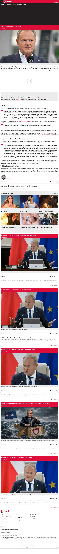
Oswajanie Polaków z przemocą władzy (19, 4)
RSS (38, 545)
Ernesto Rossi (28, 121)
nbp (27, 186)
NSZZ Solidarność (56, 2)
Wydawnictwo (19, 517)
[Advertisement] (29, 16)
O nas (18, 514)
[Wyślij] (57, 532)
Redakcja (18, 520)
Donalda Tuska (19, 99)
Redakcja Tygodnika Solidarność (8, 514)
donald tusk (12, 186)
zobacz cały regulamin (24, 540)
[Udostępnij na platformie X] (57, 182)
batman (5, 186)
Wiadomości (9, 4)
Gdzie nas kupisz (5, 520)
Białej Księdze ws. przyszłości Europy (45, 134)
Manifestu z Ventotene (34, 96)
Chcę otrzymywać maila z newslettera (10, 535)
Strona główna (3, 4)
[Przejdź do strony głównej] (8, 2)
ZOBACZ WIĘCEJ (34, 186)
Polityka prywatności (23, 545)
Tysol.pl (32, 547)
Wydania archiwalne (5, 522)
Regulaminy (34, 545)
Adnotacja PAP (5, 524)
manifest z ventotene (20, 186)
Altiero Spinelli (22, 121)
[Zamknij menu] (1, 1)
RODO (30, 545)
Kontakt (18, 522)
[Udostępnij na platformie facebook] (55, 182)
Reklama (18, 524)
